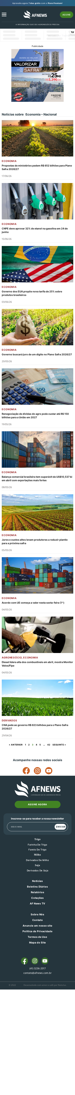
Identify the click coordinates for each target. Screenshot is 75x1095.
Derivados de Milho (37, 860)
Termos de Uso (37, 936)
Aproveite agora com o (37, 3)
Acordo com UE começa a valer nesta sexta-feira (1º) (33, 602)
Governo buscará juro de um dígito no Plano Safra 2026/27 (37, 354)
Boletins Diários (37, 886)
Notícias (37, 880)
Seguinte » (59, 744)
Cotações (37, 897)
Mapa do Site (37, 942)
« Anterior (16, 744)
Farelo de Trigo (37, 849)
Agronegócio (12, 657)
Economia (9, 160)
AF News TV (37, 903)
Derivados (9, 720)
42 (48, 744)
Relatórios (37, 892)
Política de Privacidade (37, 931)
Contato (37, 919)
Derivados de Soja (37, 870)
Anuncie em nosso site (37, 925)
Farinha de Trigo (37, 844)
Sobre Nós (37, 914)
